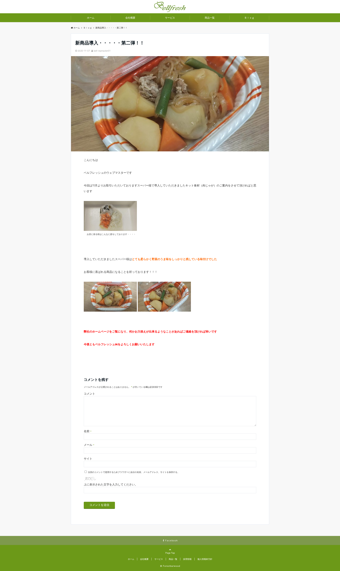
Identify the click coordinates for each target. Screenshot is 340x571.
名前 (87, 431)
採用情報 (187, 559)
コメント (89, 393)
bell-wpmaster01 (102, 50)
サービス (170, 17)
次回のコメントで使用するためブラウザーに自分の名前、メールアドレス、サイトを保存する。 (133, 472)
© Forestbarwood (170, 566)
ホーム (90, 17)
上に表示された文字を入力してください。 (111, 484)
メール (89, 445)
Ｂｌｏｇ (249, 17)
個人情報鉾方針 (204, 559)
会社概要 (130, 17)
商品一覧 (210, 17)
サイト (88, 458)
